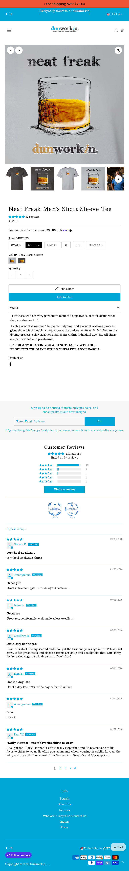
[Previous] (40, 14)
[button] (17, 216)
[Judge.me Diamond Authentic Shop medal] (54, 509)
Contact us (16, 358)
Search (64, 798)
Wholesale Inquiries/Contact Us (64, 816)
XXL (78, 245)
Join (99, 421)
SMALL (15, 245)
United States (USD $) (99, 848)
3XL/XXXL (97, 245)
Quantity (14, 268)
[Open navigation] (19, 30)
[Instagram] (11, 14)
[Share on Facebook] (10, 364)
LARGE (52, 245)
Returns (64, 810)
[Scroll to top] (122, 861)
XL (66, 245)
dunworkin (38, 864)
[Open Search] (116, 30)
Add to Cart (65, 297)
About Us (64, 804)
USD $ (115, 14)
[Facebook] (6, 14)
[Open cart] (121, 30)
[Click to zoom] (118, 50)
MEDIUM (34, 245)
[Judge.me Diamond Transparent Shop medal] (71, 509)
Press (64, 827)
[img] (15, 539)
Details (13, 307)
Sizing (64, 821)
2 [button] (60, 768)
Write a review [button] (64, 489)
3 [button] (65, 768)
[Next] (89, 14)
